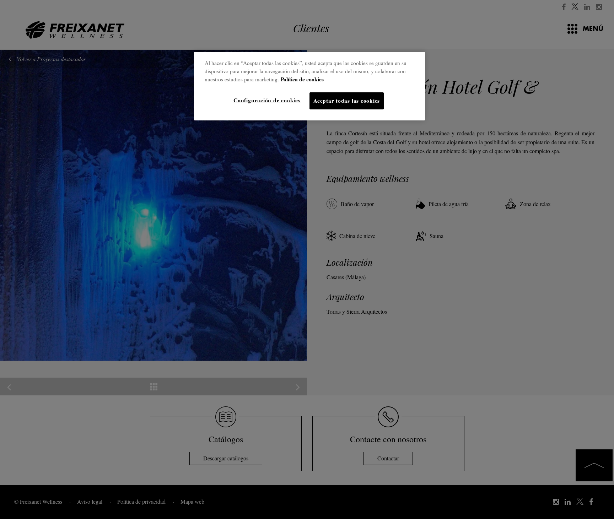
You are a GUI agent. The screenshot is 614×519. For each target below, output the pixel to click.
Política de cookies (302, 79)
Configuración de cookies (266, 100)
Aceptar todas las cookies (346, 100)
